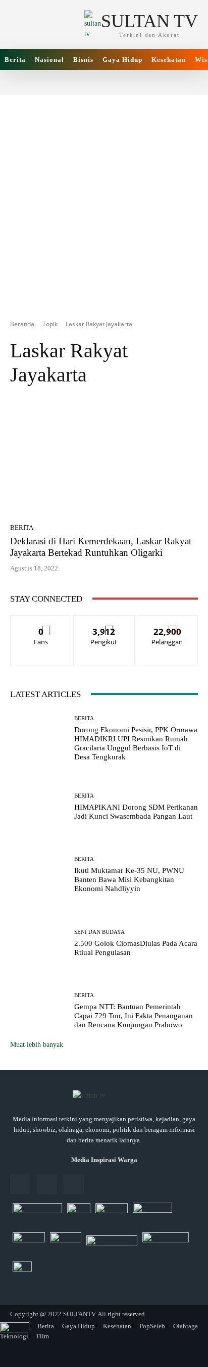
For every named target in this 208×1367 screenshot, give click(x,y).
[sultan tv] (104, 1096)
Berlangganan (167, 623)
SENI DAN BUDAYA (99, 932)
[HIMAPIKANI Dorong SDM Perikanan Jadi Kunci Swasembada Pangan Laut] (38, 806)
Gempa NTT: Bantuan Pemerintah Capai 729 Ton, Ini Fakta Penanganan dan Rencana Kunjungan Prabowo (133, 1016)
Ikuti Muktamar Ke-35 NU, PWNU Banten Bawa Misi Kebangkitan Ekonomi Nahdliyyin (129, 879)
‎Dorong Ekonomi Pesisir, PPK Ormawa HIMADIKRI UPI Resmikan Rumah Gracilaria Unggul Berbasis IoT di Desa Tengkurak (135, 743)
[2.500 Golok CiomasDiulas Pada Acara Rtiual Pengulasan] (38, 943)
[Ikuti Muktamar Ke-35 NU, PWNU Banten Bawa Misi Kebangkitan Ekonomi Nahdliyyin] (38, 875)
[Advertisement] (104, 198)
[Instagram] (47, 1184)
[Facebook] (20, 1184)
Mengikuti (104, 623)
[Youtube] (73, 1184)
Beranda (22, 324)
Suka (41, 623)
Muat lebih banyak (36, 1044)
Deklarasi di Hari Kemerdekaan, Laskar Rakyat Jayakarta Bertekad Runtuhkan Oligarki (100, 547)
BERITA (21, 527)
